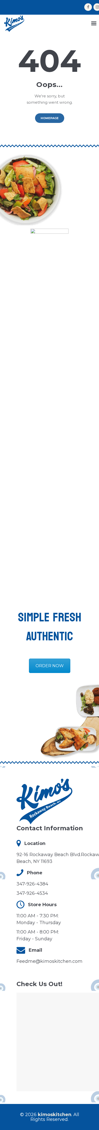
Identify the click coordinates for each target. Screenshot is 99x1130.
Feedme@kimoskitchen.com (49, 961)
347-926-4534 (32, 893)
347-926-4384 (32, 884)
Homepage (50, 118)
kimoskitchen (54, 1114)
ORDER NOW (50, 665)
